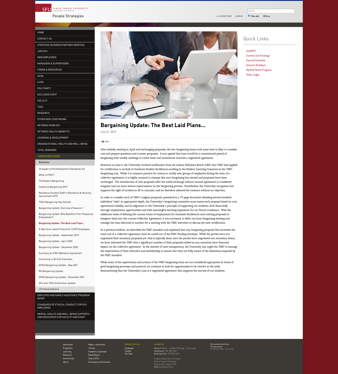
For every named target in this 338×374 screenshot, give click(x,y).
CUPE (40, 82)
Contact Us (44, 39)
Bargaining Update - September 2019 (59, 235)
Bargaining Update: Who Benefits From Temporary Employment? (66, 216)
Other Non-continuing (51, 119)
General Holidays (256, 65)
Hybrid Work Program (259, 70)
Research (43, 113)
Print (107, 141)
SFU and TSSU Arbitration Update (57, 283)
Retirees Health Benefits (53, 132)
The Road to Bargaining (51, 181)
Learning (67, 352)
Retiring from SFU (48, 125)
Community (68, 359)
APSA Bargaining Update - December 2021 (62, 277)
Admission (68, 345)
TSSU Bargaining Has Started (55, 202)
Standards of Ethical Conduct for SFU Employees (62, 306)
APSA (40, 76)
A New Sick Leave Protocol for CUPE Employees (64, 229)
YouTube (128, 354)
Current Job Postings (258, 55)
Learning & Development (53, 138)
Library (91, 348)
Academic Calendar (97, 352)
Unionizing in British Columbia (55, 259)
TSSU (40, 107)
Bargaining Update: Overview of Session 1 (61, 208)
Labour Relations (48, 156)
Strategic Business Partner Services (60, 45)
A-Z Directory (224, 16)
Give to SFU (93, 359)
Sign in (239, 16)
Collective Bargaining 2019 (53, 187)
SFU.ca (266, 16)
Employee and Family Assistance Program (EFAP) (63, 297)
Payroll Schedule (255, 60)
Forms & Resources (49, 70)
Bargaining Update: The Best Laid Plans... (62, 223)
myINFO (251, 51)
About (65, 362)
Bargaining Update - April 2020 (55, 241)
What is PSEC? (47, 175)
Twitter (128, 351)
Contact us (159, 344)
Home (40, 33)
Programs (68, 348)
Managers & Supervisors (53, 64)
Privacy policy (216, 347)
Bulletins (44, 162)
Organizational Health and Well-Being (62, 144)
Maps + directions (96, 345)
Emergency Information (99, 362)
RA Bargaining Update (51, 271)
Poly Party (44, 88)
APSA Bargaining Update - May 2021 (58, 265)
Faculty (42, 101)
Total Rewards (46, 150)
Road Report (94, 355)
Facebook (129, 348)
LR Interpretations (49, 289)
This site (255, 16)
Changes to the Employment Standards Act (62, 169)
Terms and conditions (219, 344)
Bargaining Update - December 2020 (58, 247)
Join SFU (42, 51)
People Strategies (68, 16)
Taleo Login (252, 74)
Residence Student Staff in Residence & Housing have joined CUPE (65, 194)
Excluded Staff (47, 95)
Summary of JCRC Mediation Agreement (60, 253)
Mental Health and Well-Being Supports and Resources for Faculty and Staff (63, 315)
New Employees (46, 57)
